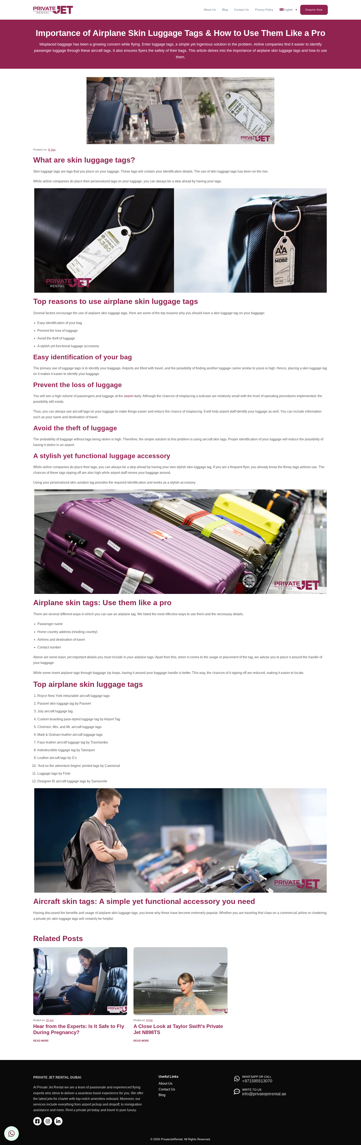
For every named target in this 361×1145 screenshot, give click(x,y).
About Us (210, 9)
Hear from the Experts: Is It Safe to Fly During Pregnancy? (78, 1029)
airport (128, 396)
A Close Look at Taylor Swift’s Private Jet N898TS (178, 1029)
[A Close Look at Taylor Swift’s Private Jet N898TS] (180, 981)
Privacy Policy (264, 9)
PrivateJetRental (172, 1139)
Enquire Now (314, 9)
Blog (225, 9)
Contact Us (241, 9)
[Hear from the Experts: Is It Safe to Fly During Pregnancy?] (80, 981)
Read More (41, 1040)
